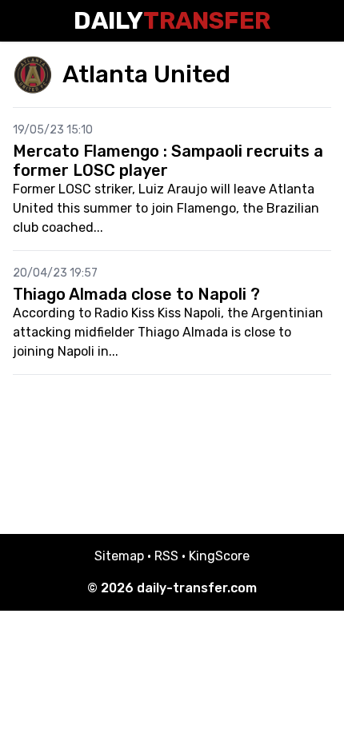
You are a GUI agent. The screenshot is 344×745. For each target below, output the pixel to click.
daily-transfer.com (197, 588)
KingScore (219, 556)
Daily (172, 20)
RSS (166, 556)
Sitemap (119, 556)
